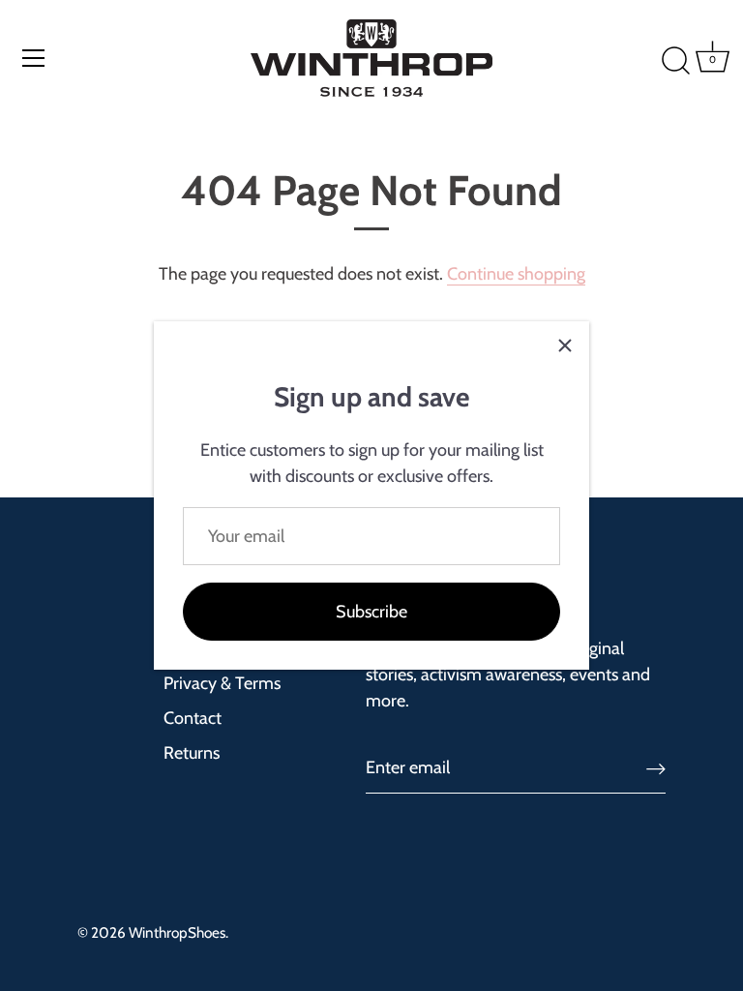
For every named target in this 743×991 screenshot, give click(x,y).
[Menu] (34, 58)
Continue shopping (516, 274)
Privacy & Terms (222, 683)
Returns (191, 753)
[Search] (647, 61)
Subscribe (371, 611)
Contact (192, 718)
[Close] (565, 345)
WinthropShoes (177, 932)
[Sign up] (656, 768)
